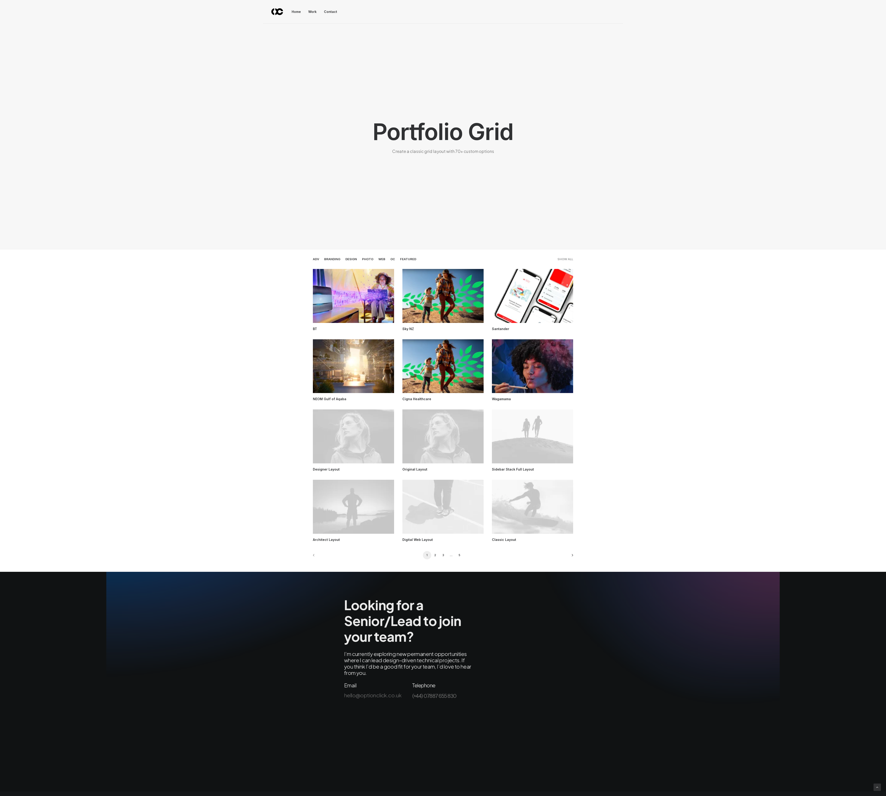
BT (315, 329)
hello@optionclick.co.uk (372, 695)
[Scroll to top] (877, 787)
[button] (353, 296)
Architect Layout (326, 540)
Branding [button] (332, 259)
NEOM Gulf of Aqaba (329, 399)
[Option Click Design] (277, 11)
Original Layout (414, 469)
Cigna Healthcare (416, 399)
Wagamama (501, 399)
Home (296, 12)
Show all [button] (565, 259)
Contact (330, 12)
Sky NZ (408, 329)
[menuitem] (298, 12)
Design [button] (351, 259)
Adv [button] (316, 259)
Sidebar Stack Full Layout (513, 469)
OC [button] (392, 259)
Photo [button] (367, 259)
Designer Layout (326, 469)
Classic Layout (504, 540)
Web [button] (381, 259)
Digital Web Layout (417, 540)
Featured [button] (408, 259)
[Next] (567, 556)
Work (312, 12)
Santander (500, 329)
